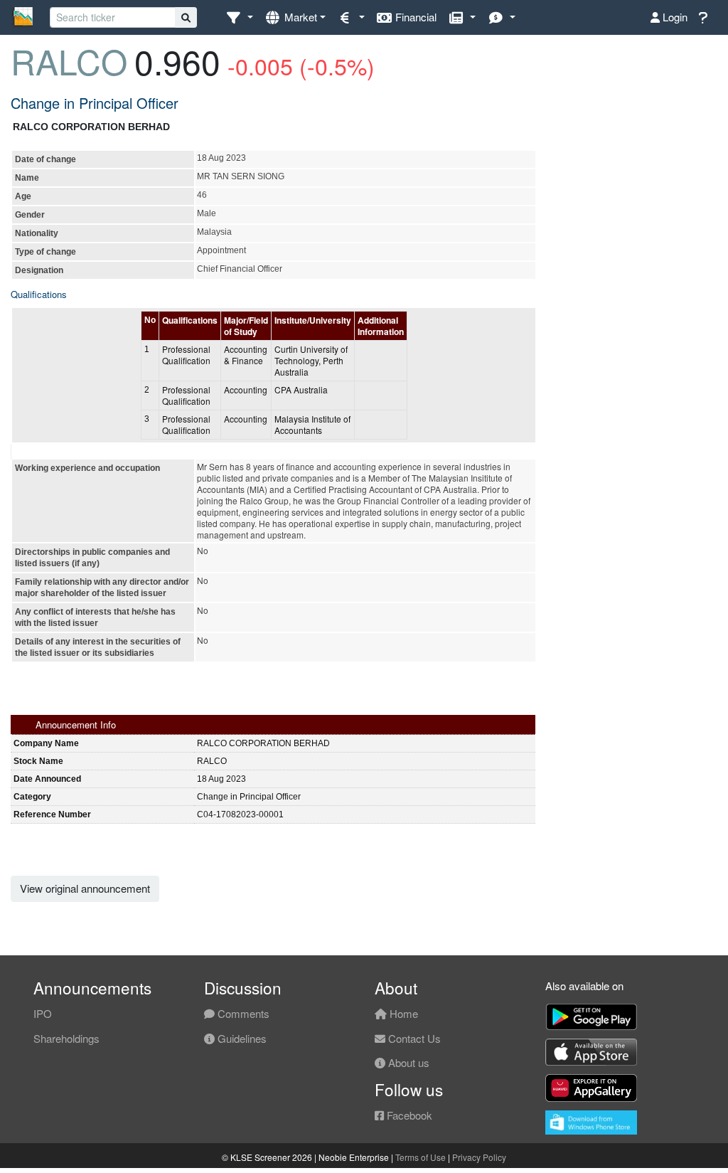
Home (402, 1013)
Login (673, 16)
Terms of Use (420, 1157)
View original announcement (85, 888)
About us (407, 1062)
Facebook (408, 1115)
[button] (239, 17)
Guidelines (241, 1038)
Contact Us (413, 1038)
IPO (42, 1013)
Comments (242, 1013)
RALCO (69, 60)
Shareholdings (66, 1038)
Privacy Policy (479, 1157)
